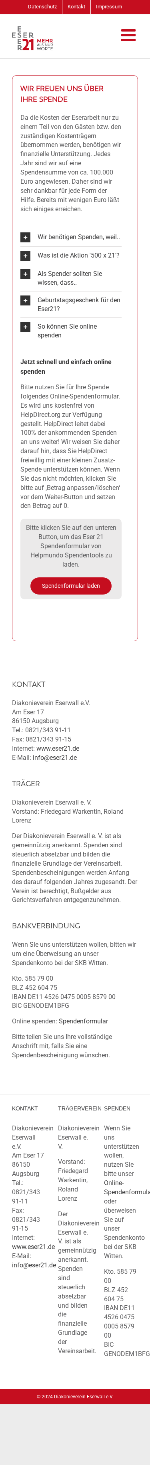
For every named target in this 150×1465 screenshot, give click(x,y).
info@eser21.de (55, 757)
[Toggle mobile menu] (129, 34)
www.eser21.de (57, 748)
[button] (71, 237)
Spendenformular (83, 1021)
